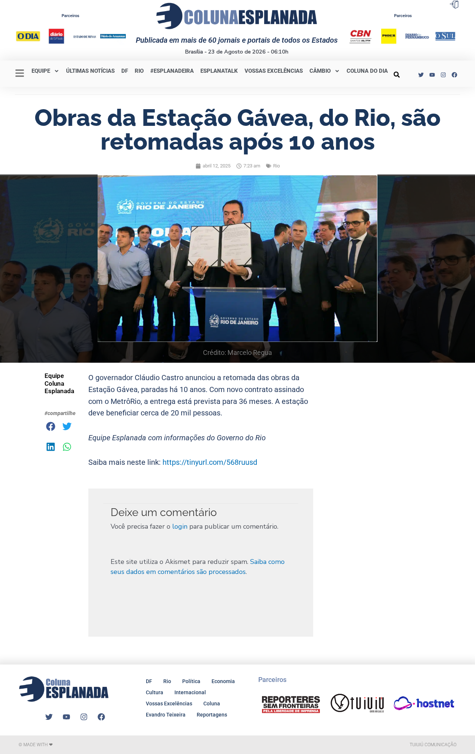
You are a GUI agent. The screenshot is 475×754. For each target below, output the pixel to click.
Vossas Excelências (274, 71)
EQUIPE (41, 71)
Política (191, 681)
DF (124, 71)
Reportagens (212, 715)
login (179, 526)
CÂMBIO (320, 71)
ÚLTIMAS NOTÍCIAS (90, 71)
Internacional (190, 692)
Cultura (154, 692)
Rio (276, 166)
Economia (223, 681)
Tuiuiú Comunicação (433, 744)
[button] (396, 74)
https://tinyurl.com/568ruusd (210, 462)
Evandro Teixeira (166, 715)
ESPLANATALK (219, 71)
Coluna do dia (367, 71)
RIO (139, 71)
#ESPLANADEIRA (172, 71)
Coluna (211, 703)
